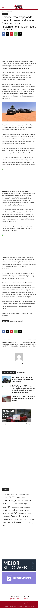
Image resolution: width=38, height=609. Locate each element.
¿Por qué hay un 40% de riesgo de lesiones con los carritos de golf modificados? (22, 379)
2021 (16, 494)
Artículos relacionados (9, 372)
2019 (8, 494)
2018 (4, 494)
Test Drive (22, 520)
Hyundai (27, 504)
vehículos (17, 522)
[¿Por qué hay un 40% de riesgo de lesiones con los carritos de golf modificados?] (6, 379)
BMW (19, 497)
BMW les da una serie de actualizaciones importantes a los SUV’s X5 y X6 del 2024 (10, 344)
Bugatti (23, 497)
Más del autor (21, 372)
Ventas (24, 523)
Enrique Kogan (10, 500)
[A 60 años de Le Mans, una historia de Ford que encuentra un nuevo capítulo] (6, 398)
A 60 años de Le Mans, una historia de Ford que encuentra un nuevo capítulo (23, 398)
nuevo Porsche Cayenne (16, 321)
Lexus (21, 507)
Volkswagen (31, 523)
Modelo (6, 510)
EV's (19, 500)
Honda (20, 504)
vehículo (6, 523)
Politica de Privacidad (12, 603)
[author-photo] (19, 361)
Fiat (30, 500)
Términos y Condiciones (25, 603)
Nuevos (21, 513)
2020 (12, 494)
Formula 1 (11, 504)
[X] (7, 34)
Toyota (31, 519)
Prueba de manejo (20, 516)
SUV (10, 519)
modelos (14, 510)
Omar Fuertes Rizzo (9, 29)
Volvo (4, 526)
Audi (27, 494)
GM (16, 504)
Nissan (27, 510)
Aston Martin (22, 494)
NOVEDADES (9, 11)
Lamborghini (15, 507)
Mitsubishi (27, 507)
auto (5, 497)
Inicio (3, 11)
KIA (8, 507)
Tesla (15, 519)
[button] (3, 6)
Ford (5, 503)
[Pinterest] (11, 34)
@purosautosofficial (19, 599)
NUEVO (14, 513)
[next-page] (6, 405)
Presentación (6, 516)
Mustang (22, 510)
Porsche (28, 513)
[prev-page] (3, 405)
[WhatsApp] (15, 34)
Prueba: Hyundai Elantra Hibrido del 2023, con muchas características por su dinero (27, 344)
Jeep (4, 507)
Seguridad (5, 519)
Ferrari (26, 500)
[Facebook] (3, 34)
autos (12, 497)
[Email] (20, 34)
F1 (22, 500)
